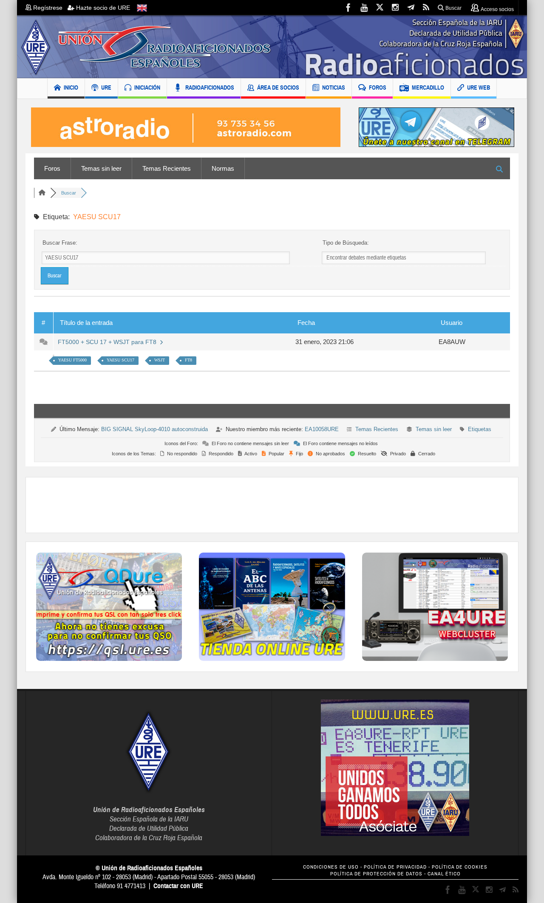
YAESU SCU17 (120, 360)
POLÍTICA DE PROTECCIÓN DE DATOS (376, 874)
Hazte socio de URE (102, 7)
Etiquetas (479, 429)
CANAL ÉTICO (444, 874)
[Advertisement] (272, 505)
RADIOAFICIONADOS (209, 87)
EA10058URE (322, 429)
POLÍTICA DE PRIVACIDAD (395, 867)
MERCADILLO (428, 87)
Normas (223, 168)
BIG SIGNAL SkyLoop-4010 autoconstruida (154, 429)
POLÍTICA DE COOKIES (459, 867)
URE (106, 87)
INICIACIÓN (147, 87)
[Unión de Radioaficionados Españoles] (272, 46)
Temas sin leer (101, 168)
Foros (52, 168)
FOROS (377, 87)
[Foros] (42, 192)
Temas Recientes (166, 168)
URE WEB (478, 87)
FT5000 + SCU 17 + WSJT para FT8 (109, 342)
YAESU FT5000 (72, 360)
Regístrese (49, 7)
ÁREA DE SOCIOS (278, 87)
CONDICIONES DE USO (331, 867)
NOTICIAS (333, 87)
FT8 (188, 360)
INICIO (71, 87)
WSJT (159, 360)
